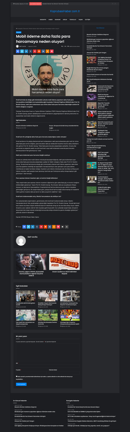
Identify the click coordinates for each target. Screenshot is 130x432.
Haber (50, 19)
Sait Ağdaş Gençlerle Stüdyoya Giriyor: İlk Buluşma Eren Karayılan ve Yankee (105, 60)
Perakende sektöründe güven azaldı (25, 304)
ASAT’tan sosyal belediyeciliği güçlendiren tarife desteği (104, 155)
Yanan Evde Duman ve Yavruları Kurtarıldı (100, 74)
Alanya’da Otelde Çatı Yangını (50, 3)
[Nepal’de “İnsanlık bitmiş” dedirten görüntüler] (91, 105)
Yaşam (81, 19)
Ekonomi (57, 19)
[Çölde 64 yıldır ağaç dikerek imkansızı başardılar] (91, 189)
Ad (17, 363)
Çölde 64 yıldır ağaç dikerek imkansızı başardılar (104, 189)
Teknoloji (73, 19)
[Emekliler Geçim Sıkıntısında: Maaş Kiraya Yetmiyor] (48, 295)
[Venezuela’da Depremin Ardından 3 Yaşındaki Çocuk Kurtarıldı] (91, 88)
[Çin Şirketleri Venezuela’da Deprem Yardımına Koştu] (70, 295)
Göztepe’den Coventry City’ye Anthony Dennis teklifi (69, 323)
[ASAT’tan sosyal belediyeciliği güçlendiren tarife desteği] (91, 154)
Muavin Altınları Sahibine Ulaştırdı (27, 126)
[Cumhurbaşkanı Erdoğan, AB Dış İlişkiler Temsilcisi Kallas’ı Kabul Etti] (91, 179)
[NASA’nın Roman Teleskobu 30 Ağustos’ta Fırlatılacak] (91, 97)
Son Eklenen (100, 28)
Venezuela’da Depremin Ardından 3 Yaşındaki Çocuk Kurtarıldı (105, 88)
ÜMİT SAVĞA (22, 46)
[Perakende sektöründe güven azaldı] (25, 295)
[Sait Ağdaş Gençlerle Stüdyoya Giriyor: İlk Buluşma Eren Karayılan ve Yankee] (91, 60)
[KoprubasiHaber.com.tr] (65, 11)
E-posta (18, 370)
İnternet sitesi (53, 370)
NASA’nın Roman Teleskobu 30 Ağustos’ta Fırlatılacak (106, 96)
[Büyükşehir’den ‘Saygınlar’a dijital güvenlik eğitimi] (91, 133)
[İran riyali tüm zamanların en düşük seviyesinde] (25, 315)
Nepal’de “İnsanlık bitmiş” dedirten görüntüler (103, 105)
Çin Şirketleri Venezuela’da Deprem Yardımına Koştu (69, 304)
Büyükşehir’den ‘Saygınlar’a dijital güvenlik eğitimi (104, 132)
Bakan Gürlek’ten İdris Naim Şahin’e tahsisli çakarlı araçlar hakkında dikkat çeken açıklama (106, 114)
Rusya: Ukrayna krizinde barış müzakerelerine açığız (96, 147)
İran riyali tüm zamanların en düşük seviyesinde (25, 323)
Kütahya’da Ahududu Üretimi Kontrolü (47, 323)
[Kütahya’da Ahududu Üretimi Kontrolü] (48, 315)
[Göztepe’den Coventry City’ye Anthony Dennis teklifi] (70, 315)
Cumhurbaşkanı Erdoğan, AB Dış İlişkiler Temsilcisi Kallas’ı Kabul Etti (105, 179)
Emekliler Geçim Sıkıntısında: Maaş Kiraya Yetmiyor (47, 304)
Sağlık (65, 19)
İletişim (87, 19)
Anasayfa (43, 19)
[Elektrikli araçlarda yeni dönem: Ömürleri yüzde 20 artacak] (91, 124)
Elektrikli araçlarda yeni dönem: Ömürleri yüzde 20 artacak (105, 124)
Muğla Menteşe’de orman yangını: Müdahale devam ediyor (98, 69)
